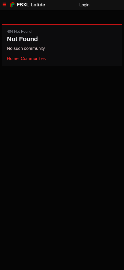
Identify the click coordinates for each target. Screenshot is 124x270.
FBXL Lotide (31, 4)
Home (12, 58)
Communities (33, 58)
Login (84, 4)
